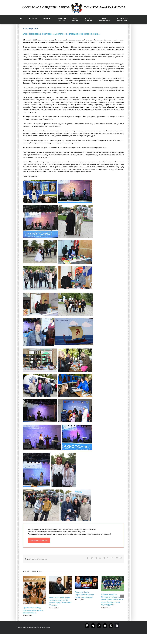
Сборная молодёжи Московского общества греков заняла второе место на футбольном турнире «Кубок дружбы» (112, 599)
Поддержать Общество (38, 540)
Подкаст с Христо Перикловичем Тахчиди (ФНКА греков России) (84, 594)
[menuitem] (21, 19)
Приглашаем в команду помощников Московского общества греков (33, 610)
